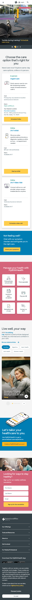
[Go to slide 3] (15, 403)
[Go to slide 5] (18, 403)
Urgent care (14, 79)
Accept (16, 596)
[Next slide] (24, 403)
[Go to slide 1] (12, 403)
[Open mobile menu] (3, 2)
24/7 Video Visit (16, 183)
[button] (12, 47)
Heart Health (25, 347)
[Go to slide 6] (19, 403)
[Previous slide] (8, 403)
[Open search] (27, 2)
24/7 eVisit (14, 131)
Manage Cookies (16, 591)
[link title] (16, 2)
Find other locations (9, 111)
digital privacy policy (17, 585)
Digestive (15, 347)
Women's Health (18, 351)
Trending (5, 347)
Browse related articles (9, 342)
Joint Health (6, 351)
